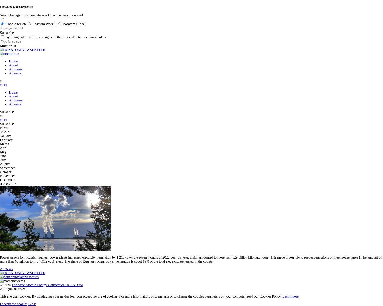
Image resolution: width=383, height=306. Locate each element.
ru (5, 85)
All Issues (16, 69)
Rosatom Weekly (44, 24)
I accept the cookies (13, 304)
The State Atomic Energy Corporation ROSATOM (47, 285)
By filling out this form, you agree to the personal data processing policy (55, 37)
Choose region (16, 24)
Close (32, 304)
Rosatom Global (74, 24)
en (1, 85)
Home (13, 61)
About (13, 65)
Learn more (290, 296)
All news (15, 73)
